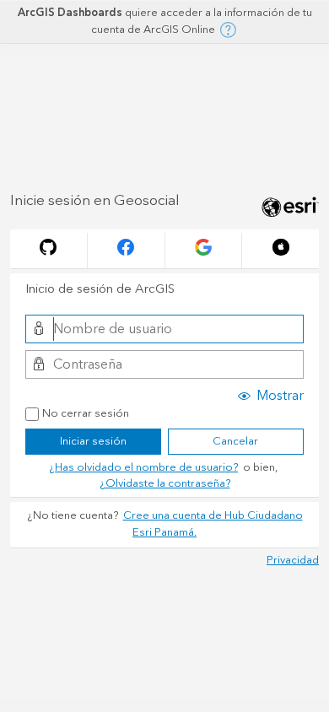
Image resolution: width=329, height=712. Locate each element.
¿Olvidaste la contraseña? (165, 483)
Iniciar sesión (93, 441)
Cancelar (235, 441)
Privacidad (293, 560)
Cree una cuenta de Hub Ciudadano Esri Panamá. (213, 524)
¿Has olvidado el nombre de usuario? (143, 467)
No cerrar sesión (85, 414)
